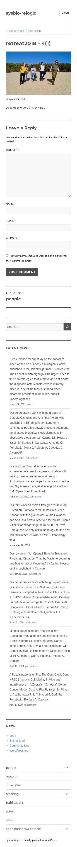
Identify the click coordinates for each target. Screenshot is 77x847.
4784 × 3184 (38, 107)
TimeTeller (13, 785)
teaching (12, 794)
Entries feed (17, 740)
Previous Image (15, 30)
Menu (65, 13)
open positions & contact (23, 829)
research (12, 776)
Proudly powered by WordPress (40, 840)
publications (32, 458)
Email (11, 220)
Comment (13, 149)
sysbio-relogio (21, 13)
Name (11, 203)
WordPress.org (18, 750)
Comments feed (19, 745)
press (30, 404)
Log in (13, 735)
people (11, 767)
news (9, 820)
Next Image (34, 30)
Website (12, 238)
